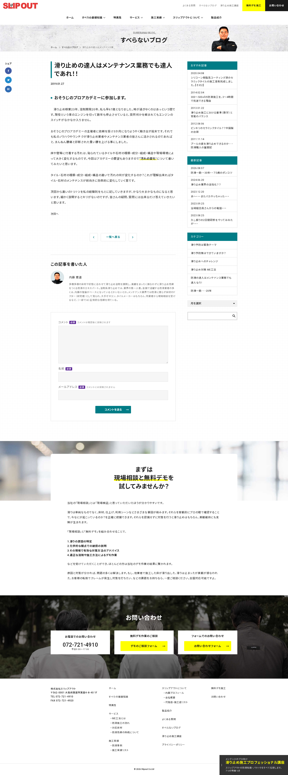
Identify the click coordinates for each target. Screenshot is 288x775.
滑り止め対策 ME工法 (203, 269)
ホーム (70, 17)
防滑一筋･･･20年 (201, 290)
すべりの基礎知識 (92, 17)
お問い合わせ (276, 5)
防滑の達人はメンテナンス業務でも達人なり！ (211, 280)
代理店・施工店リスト (176, 702)
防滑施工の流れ (121, 723)
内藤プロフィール (174, 693)
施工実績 (156, 17)
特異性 (118, 17)
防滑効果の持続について (125, 732)
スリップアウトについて (186, 17)
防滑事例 (117, 745)
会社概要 (170, 697)
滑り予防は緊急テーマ (204, 244)
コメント (84, 322)
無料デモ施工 (253, 5)
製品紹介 (216, 17)
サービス (135, 17)
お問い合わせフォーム (207, 646)
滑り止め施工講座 (229, 5)
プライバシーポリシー (173, 744)
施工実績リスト (120, 750)
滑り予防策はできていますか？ (208, 253)
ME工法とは (119, 718)
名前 (64, 368)
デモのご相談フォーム (144, 646)
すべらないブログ (207, 5)
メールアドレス (86, 387)
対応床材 (117, 727)
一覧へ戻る (113, 237)
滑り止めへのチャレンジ (204, 261)
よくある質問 (189, 5)
